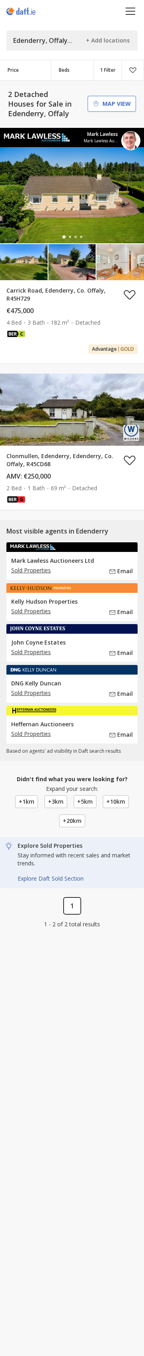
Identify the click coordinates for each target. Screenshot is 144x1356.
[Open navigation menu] (131, 11)
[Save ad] (130, 295)
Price (13, 70)
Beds (64, 70)
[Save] (133, 70)
